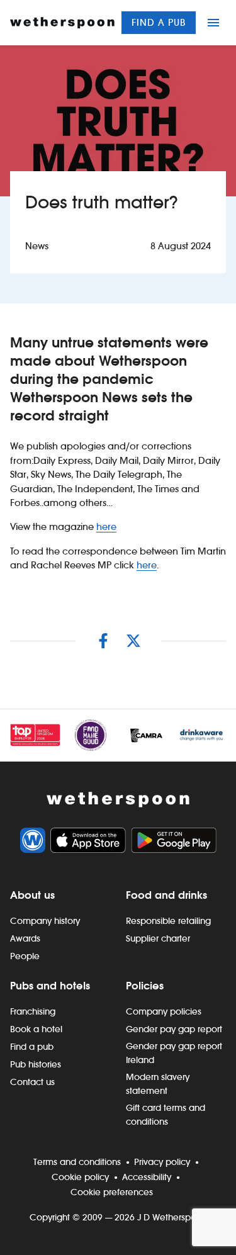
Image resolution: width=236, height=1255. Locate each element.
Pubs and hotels (50, 986)
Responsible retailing (168, 920)
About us (32, 895)
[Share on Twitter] (133, 640)
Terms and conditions (77, 1162)
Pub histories (35, 1064)
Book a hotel (36, 1029)
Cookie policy (80, 1177)
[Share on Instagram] (103, 640)
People (25, 956)
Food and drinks (166, 895)
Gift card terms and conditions (165, 1114)
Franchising (32, 1011)
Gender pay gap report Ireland (174, 1053)
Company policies (163, 1011)
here (106, 526)
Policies (145, 986)
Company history (45, 920)
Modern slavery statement (157, 1083)
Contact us (32, 1082)
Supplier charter (158, 938)
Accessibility (146, 1177)
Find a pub (159, 22)
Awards (25, 938)
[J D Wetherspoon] (62, 22)
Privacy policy (162, 1162)
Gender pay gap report (174, 1029)
